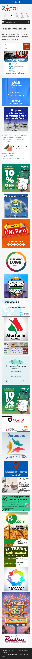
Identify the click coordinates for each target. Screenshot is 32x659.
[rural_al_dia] (16, 529)
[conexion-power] (16, 639)
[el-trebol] (16, 556)
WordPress (13, 654)
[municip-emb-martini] (16, 286)
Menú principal (10, 22)
